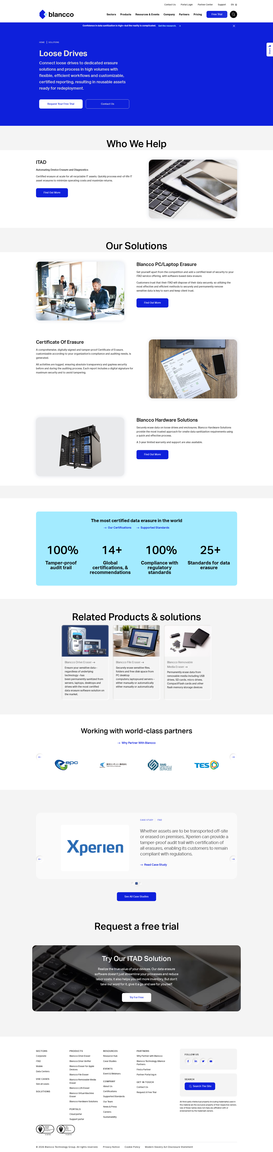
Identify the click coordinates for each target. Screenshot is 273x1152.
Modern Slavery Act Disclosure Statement (169, 1147)
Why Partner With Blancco (139, 743)
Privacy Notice (111, 1147)
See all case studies (136, 896)
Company (169, 14)
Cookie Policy (132, 1147)
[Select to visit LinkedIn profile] (195, 1061)
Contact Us (170, 5)
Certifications (110, 1091)
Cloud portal (76, 1114)
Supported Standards (114, 1096)
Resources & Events (147, 14)
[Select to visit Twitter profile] (203, 1061)
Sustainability (110, 1117)
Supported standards (155, 527)
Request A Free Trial (146, 1092)
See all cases (42, 1084)
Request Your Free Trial (60, 104)
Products (125, 14)
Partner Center (205, 5)
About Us (107, 1086)
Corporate (41, 1056)
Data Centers (42, 1071)
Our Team (108, 1102)
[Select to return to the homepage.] (56, 14)
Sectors (111, 14)
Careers (107, 1112)
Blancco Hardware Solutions (84, 1101)
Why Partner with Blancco (149, 1056)
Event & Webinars (112, 1074)
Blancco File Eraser (79, 1075)
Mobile (39, 1066)
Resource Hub (110, 1056)
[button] (132, 883)
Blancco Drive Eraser (80, 1056)
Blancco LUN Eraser (80, 1088)
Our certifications (119, 527)
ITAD (38, 1061)
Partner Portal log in (146, 1075)
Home (42, 42)
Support (222, 5)
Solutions (54, 42)
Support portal (77, 1119)
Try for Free (137, 997)
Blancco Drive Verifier (80, 1061)
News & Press (110, 1107)
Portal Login (187, 5)
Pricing (198, 14)
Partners (184, 14)
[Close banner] (234, 26)
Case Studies (109, 1061)
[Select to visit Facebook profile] (188, 1061)
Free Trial (217, 14)
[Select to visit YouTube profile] (210, 1061)
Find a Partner (144, 1070)
